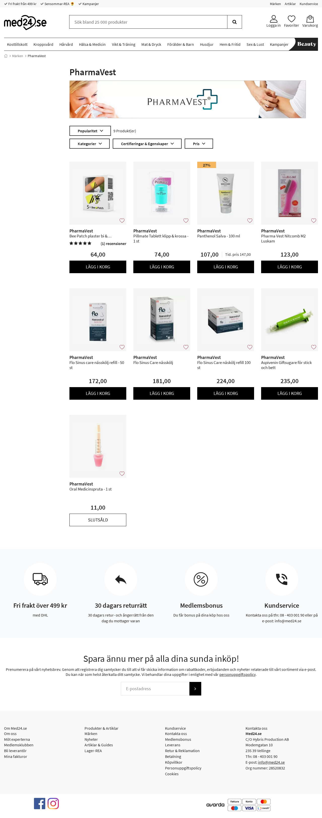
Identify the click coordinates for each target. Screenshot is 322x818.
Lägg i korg (98, 267)
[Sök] (234, 22)
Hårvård (66, 44)
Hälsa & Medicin (92, 44)
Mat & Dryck (151, 44)
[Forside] (6, 56)
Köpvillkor (173, 762)
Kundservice (309, 4)
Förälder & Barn (180, 44)
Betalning (173, 756)
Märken (275, 4)
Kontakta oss (176, 733)
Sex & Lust (255, 44)
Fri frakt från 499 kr (22, 4)
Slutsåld (98, 520)
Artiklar (290, 4)
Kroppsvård (43, 44)
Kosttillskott (17, 44)
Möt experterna (17, 739)
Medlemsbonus (178, 739)
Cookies (172, 773)
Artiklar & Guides (99, 744)
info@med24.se (271, 762)
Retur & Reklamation (182, 750)
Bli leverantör (15, 750)
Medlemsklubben (18, 744)
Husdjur (207, 44)
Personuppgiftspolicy (183, 767)
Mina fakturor (15, 756)
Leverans (172, 744)
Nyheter (91, 739)
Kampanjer (90, 4)
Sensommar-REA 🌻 (59, 4)
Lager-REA (93, 750)
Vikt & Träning (123, 44)
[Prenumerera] (195, 689)
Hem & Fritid (230, 44)
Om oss (10, 733)
